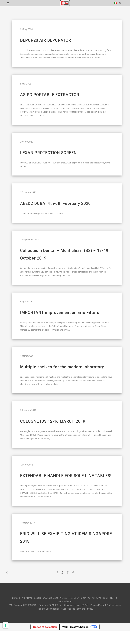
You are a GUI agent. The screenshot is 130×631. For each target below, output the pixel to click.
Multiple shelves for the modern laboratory (62, 367)
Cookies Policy (114, 605)
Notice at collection (45, 626)
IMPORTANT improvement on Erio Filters (59, 312)
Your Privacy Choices (75, 626)
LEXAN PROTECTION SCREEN (48, 152)
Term (78, 609)
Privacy (89, 609)
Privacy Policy (97, 605)
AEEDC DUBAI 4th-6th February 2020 (55, 203)
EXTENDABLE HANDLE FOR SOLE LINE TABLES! (65, 475)
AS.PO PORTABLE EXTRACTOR (49, 94)
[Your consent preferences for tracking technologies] (6, 625)
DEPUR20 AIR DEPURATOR (45, 40)
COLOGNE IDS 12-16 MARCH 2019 (52, 421)
